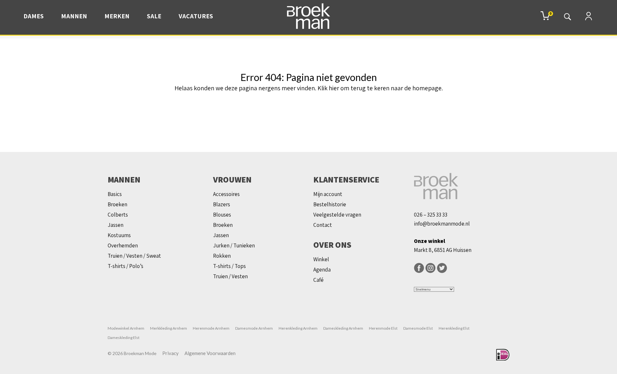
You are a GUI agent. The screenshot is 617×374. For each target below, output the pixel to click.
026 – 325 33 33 (430, 214)
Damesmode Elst (418, 328)
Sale (154, 16)
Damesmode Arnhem (254, 328)
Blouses (222, 214)
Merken (117, 16)
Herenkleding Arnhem (298, 328)
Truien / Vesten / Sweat (134, 255)
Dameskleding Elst (123, 337)
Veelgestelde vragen (337, 214)
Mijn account (327, 194)
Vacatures (196, 16)
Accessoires (226, 194)
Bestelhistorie (329, 204)
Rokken (222, 255)
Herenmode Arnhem (211, 328)
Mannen (74, 16)
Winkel (321, 259)
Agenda (322, 269)
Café (318, 279)
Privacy (170, 353)
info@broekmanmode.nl (442, 223)
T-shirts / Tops (229, 266)
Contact (322, 224)
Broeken (117, 204)
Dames (33, 16)
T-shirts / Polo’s (125, 266)
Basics (115, 194)
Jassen (115, 224)
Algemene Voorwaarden (210, 353)
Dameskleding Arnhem (343, 328)
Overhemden (123, 245)
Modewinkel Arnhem (126, 328)
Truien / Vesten (230, 276)
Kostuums (119, 235)
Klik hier (328, 88)
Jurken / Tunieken (234, 245)
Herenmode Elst (383, 328)
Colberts (118, 214)
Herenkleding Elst (454, 328)
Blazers (221, 204)
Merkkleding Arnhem (168, 328)
